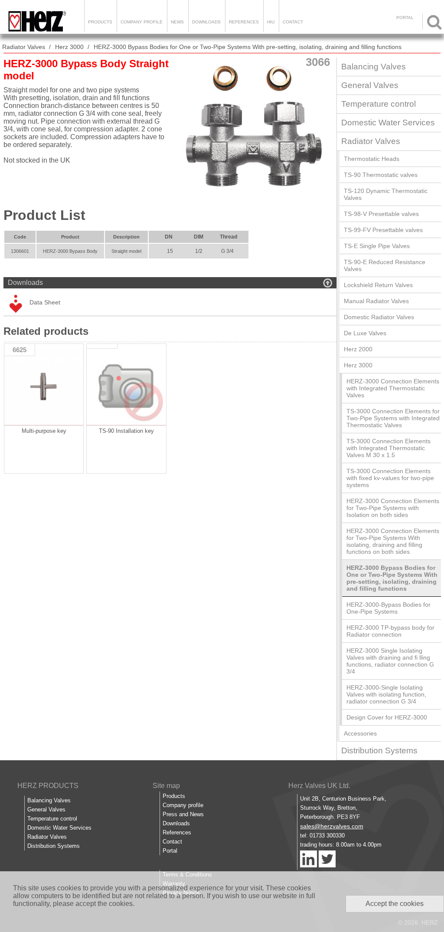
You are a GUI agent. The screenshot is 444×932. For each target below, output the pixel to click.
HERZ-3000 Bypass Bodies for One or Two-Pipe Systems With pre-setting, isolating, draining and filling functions (248, 46)
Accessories (360, 733)
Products (100, 22)
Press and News (183, 814)
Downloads (206, 22)
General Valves (369, 85)
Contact (293, 22)
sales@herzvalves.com (331, 826)
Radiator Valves (23, 46)
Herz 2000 (358, 349)
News (177, 22)
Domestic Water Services (388, 122)
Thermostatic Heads (371, 158)
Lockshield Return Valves (378, 284)
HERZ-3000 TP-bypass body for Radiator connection (390, 631)
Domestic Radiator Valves (379, 317)
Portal (170, 850)
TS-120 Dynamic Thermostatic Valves (386, 194)
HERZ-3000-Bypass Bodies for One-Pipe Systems (388, 608)
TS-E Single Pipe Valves (377, 245)
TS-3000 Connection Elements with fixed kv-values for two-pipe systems (390, 478)
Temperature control (378, 103)
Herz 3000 (69, 46)
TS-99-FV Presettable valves (383, 229)
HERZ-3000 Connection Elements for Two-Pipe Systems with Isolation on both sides (392, 507)
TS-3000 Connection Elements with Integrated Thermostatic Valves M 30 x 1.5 (388, 448)
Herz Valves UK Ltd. (319, 785)
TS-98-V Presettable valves (381, 213)
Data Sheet (44, 302)
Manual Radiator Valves (376, 301)
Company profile (183, 805)
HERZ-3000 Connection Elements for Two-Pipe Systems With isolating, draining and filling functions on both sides (392, 541)
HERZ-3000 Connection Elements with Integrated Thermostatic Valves (392, 388)
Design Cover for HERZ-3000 (386, 717)
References (244, 22)
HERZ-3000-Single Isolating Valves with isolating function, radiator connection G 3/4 (386, 694)
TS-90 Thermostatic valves (381, 174)
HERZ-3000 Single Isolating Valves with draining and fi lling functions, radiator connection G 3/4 (390, 661)
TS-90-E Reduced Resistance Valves (384, 265)
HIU (270, 22)
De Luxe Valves (365, 333)
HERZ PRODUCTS (47, 785)
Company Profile (142, 22)
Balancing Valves (373, 66)
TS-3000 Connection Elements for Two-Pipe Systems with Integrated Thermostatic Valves (393, 418)
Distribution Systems (379, 750)
